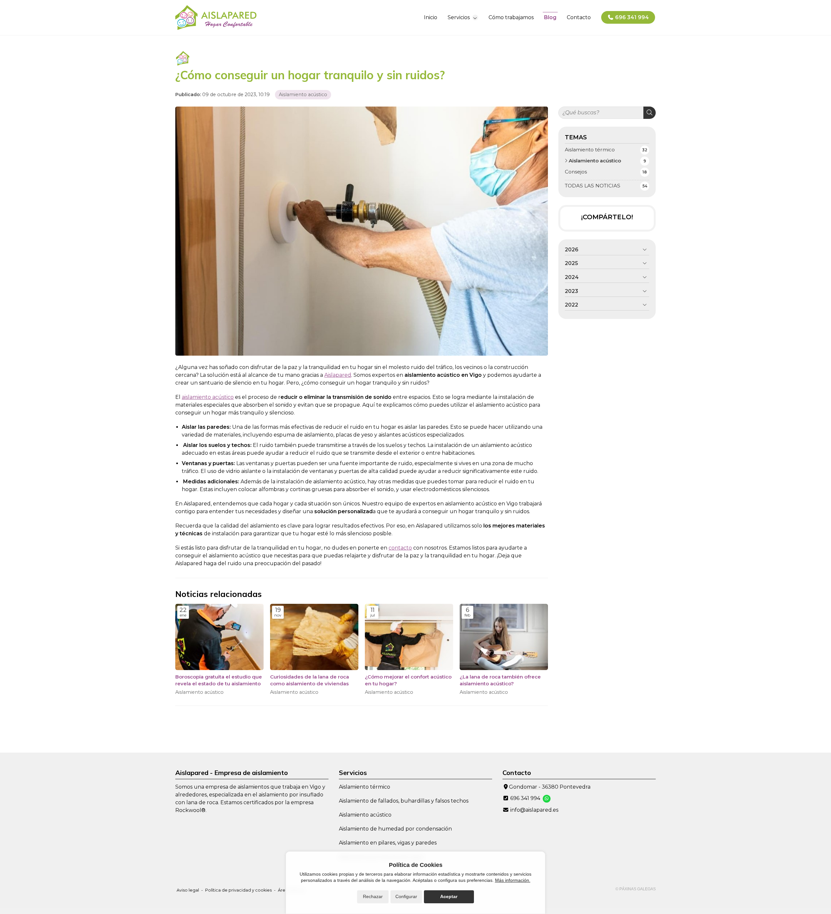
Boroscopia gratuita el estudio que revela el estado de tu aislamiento (218, 680)
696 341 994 (525, 798)
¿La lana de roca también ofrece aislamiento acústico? (500, 680)
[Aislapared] (215, 17)
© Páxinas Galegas (635, 889)
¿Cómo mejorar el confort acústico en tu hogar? (408, 680)
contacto (400, 548)
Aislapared (337, 375)
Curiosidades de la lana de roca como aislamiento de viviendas (309, 680)
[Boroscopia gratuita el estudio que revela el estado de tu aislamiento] (219, 637)
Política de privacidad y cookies (238, 890)
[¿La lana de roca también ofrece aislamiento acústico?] (504, 637)
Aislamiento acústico (303, 94)
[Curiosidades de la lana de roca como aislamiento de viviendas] (314, 637)
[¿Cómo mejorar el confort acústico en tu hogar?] (409, 637)
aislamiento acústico (208, 397)
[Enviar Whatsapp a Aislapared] (547, 799)
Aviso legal (188, 890)
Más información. (512, 880)
